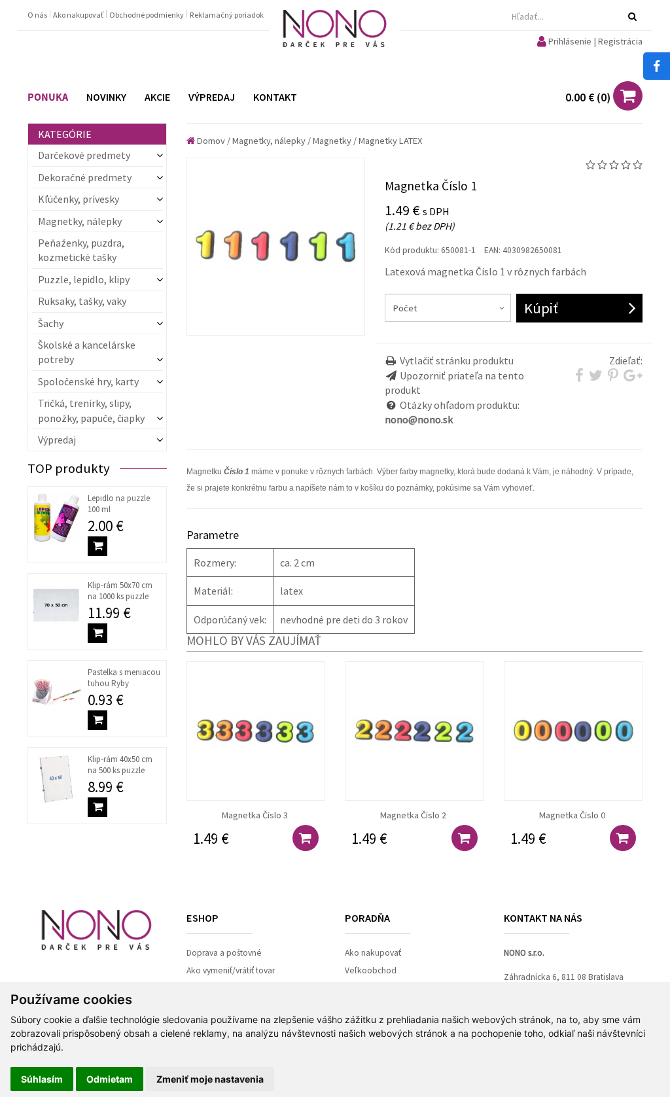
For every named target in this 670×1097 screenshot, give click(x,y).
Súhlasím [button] (42, 1079)
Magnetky (332, 141)
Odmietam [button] (109, 1079)
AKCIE (157, 96)
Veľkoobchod (371, 970)
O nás (37, 15)
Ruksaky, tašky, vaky (82, 300)
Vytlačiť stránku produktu (457, 360)
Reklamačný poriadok (227, 15)
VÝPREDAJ (211, 96)
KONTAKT (275, 96)
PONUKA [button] (47, 97)
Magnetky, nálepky (269, 141)
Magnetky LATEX (390, 141)
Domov (210, 141)
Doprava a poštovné (224, 952)
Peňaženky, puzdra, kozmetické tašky (81, 250)
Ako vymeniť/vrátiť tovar (230, 970)
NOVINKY (106, 96)
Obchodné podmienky (147, 15)
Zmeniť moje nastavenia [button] (210, 1079)
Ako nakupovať (79, 15)
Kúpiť (541, 308)
